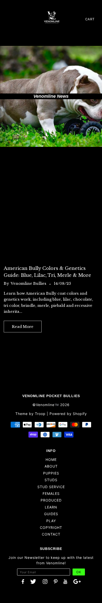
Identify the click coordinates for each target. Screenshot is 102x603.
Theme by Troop (30, 414)
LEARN (51, 507)
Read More (22, 326)
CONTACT (51, 534)
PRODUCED (51, 500)
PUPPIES (51, 473)
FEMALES (51, 493)
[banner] (51, 17)
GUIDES (51, 514)
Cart (90, 19)
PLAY (51, 521)
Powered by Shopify (68, 414)
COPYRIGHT (51, 527)
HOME (51, 459)
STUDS (51, 480)
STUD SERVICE (51, 487)
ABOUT (51, 466)
